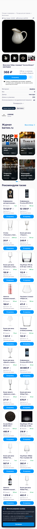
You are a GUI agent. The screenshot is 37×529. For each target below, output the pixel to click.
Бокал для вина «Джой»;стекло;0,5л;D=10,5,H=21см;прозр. (10, 361)
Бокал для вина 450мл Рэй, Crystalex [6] (25, 393)
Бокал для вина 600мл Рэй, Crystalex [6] (8, 457)
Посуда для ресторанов (23, 13)
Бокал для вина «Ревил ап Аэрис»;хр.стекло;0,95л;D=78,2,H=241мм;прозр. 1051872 (10, 329)
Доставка (20, 108)
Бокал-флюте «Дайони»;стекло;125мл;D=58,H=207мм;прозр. (10, 393)
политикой (28, 516)
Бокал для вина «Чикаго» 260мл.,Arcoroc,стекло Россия (27, 234)
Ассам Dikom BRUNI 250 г (7, 425)
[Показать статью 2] (18, 181)
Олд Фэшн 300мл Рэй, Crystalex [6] (26, 457)
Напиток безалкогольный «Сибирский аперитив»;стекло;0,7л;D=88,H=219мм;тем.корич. (9, 489)
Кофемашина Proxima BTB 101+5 (26, 202)
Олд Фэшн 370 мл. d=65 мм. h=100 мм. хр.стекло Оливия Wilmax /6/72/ (26, 425)
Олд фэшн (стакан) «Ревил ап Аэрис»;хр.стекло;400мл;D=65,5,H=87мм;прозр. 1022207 (26, 298)
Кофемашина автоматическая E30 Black (9, 202)
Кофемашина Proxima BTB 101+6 (26, 361)
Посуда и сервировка (8, 13)
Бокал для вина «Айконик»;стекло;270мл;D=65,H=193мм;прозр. (10, 266)
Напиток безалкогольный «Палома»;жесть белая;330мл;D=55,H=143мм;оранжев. (10, 298)
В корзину (15, 77)
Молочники (5, 15)
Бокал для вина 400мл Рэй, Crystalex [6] (25, 489)
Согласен (18, 524)
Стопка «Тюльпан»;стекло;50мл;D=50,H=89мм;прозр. (10, 234)
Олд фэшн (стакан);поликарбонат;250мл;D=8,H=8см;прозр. (27, 329)
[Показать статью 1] (17, 181)
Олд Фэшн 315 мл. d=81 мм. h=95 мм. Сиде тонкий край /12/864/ (26, 266)
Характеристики (8, 108)
